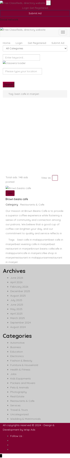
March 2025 (17, 318)
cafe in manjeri (31, 253)
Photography (18, 392)
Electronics (17, 356)
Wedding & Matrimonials (25, 418)
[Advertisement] (35, 138)
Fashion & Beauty (21, 360)
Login (26, 8)
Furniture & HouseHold (24, 365)
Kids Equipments (20, 378)
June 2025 (16, 304)
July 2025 (16, 300)
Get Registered (39, 8)
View (10, 193)
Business (15, 347)
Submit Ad (35, 13)
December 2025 (20, 291)
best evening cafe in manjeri (32, 244)
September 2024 (20, 322)
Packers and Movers (22, 383)
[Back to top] (1, 455)
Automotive (17, 342)
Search (8, 84)
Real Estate (17, 396)
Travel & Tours (19, 410)
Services (15, 405)
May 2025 (16, 309)
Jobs (13, 374)
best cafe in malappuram (33, 239)
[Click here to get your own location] (4, 76)
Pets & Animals (19, 387)
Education (16, 351)
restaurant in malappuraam (32, 257)
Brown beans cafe (17, 199)
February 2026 (19, 286)
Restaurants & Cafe (32, 204)
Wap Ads (29, 429)
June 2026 (16, 277)
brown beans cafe (42, 248)
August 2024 (18, 327)
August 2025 (18, 295)
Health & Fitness (20, 369)
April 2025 (16, 313)
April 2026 (16, 282)
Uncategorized (19, 414)
